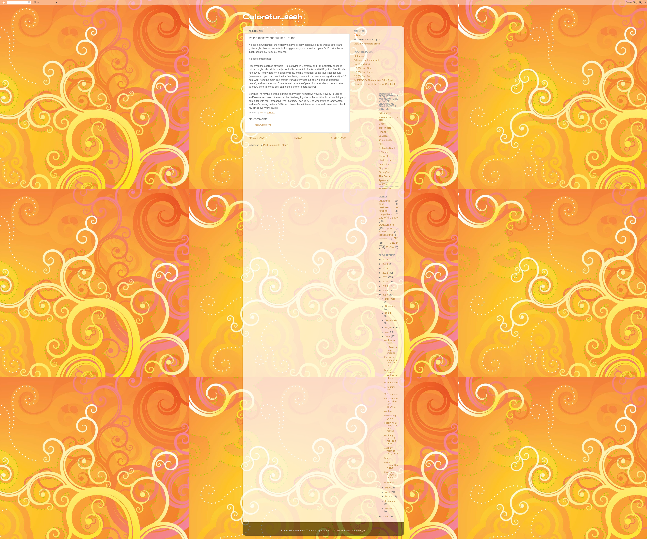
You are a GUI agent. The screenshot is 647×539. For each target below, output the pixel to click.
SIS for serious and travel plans (390, 374)
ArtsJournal (385, 113)
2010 (385, 281)
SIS (396, 238)
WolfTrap (383, 184)
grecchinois (385, 128)
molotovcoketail (334, 530)
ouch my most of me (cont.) (391, 451)
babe (381, 204)
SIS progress (391, 394)
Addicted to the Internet (366, 60)
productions (386, 234)
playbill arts (385, 160)
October (389, 313)
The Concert (385, 176)
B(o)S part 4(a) (362, 64)
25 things (359, 56)
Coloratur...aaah (272, 16)
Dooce (382, 123)
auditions (384, 200)
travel (394, 242)
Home (298, 138)
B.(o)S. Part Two (362, 76)
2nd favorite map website (390, 350)
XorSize (390, 247)
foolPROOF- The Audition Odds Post (373, 80)
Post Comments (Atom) (275, 145)
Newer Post (257, 138)
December (390, 299)
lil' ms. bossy (385, 140)
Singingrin (384, 168)
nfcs (381, 144)
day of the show (389, 217)
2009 (385, 286)
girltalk (390, 228)
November (390, 306)
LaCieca (383, 136)
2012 (385, 273)
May (387, 487)
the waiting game (390, 417)
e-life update (391, 382)
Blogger (361, 530)
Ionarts (382, 132)
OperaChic (384, 156)
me (359, 35)
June (388, 336)
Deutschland (386, 224)
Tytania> (383, 180)
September (391, 320)
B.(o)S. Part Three (363, 72)
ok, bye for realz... (390, 341)
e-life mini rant (389, 388)
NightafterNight (387, 148)
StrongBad (384, 172)
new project (390, 482)
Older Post (338, 138)
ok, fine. (388, 411)
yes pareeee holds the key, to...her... (391, 402)
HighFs (382, 231)
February (390, 501)
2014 (385, 264)
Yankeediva (385, 188)
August (389, 327)
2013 (385, 268)
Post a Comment (262, 125)
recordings (383, 239)
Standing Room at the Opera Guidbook (374, 84)
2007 (385, 295)
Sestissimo (384, 164)
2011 (385, 277)
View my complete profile (367, 43)
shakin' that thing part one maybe (390, 427)
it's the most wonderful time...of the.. (390, 361)
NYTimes (383, 152)
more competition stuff (391, 465)
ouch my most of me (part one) (390, 439)
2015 (385, 259)
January (389, 508)
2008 (385, 290)
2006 (385, 516)
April (388, 492)
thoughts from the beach (390, 475)
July (387, 332)
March (389, 496)
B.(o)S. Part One (363, 68)
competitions (385, 214)
